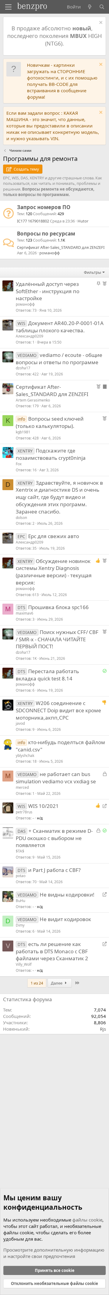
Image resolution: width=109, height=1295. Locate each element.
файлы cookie (87, 1220)
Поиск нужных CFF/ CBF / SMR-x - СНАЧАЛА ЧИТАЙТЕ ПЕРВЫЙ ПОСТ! (57, 639)
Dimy (20, 925)
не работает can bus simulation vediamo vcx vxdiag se (56, 778)
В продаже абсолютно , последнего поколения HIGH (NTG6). (54, 36)
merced (22, 787)
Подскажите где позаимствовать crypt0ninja (51, 454)
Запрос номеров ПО (44, 207)
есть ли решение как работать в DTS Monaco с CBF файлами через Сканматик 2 (52, 951)
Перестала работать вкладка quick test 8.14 (47, 675)
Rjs (103, 1029)
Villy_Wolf (23, 964)
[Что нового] (90, 6)
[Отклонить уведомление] (100, 23)
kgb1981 (23, 432)
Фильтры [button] (92, 272)
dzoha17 (23, 368)
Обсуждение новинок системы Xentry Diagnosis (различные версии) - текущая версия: (54, 572)
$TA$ (20, 851)
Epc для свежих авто (53, 536)
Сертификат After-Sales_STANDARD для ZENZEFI (60, 247)
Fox (18, 463)
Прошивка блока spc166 (58, 607)
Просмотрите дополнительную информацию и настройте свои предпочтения (53, 1253)
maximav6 (24, 613)
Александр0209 (29, 336)
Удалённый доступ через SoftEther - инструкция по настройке (47, 291)
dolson (21, 517)
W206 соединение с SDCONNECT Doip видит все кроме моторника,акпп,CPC (58, 710)
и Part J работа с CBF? (54, 869)
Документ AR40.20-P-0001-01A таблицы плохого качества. (60, 327)
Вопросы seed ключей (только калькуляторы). (50, 422)
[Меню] (8, 7)
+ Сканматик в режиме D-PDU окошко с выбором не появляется (54, 838)
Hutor (83, 221)
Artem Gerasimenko (33, 400)
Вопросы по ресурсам (46, 233)
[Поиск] (102, 6)
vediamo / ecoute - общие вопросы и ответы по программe (59, 358)
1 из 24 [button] (37, 983)
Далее (57, 983)
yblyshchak (25, 755)
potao (20, 875)
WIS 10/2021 (43, 805)
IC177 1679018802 (33, 221)
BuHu (20, 900)
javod (20, 723)
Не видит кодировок (65, 919)
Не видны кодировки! (67, 894)
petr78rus (24, 812)
